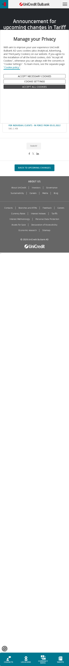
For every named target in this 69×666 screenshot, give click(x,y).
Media (45, 193)
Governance (51, 187)
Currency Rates (18, 213)
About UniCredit (18, 187)
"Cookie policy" (12, 67)
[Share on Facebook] (29, 153)
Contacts (8, 208)
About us (34, 181)
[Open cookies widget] (5, 649)
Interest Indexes (38, 213)
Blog (56, 193)
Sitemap (46, 230)
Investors (36, 187)
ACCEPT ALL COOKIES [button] (34, 86)
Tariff (33, 146)
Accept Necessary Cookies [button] (34, 76)
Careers (33, 193)
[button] (65, 4)
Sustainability (17, 193)
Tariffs (55, 213)
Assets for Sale (19, 225)
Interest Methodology (20, 219)
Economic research (28, 230)
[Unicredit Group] (34, 246)
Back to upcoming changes (34, 167)
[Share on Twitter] (33, 153)
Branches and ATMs (28, 208)
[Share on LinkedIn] (38, 153)
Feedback (47, 208)
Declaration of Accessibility (44, 225)
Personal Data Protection (47, 219)
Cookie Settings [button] (34, 81)
